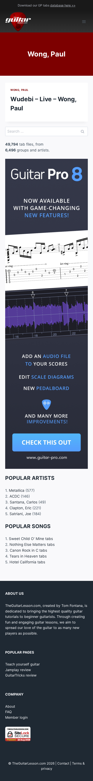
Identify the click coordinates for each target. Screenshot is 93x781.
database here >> (62, 5)
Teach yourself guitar (22, 664)
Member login (16, 717)
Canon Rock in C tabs (28, 550)
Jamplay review (18, 670)
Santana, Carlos (23, 502)
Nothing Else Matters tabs (32, 544)
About (10, 706)
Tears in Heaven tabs (28, 556)
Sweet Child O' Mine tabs (31, 539)
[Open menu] (84, 21)
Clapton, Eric (20, 508)
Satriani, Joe (20, 514)
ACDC (15, 496)
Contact (63, 763)
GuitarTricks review (21, 675)
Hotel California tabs (27, 562)
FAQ (8, 712)
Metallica (16, 490)
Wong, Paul (19, 90)
